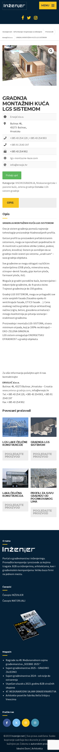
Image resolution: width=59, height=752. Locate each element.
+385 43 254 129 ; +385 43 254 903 (28, 138)
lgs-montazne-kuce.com (24, 158)
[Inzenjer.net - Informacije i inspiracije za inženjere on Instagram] (26, 723)
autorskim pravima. (41, 743)
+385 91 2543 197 (19, 144)
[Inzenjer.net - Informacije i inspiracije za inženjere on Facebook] (7, 723)
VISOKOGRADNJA (25, 183)
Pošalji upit (12, 175)
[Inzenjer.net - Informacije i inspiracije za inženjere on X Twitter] (16, 723)
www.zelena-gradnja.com (16, 390)
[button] (51, 51)
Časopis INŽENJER (12, 595)
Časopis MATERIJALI (13, 600)
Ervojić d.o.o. (17, 116)
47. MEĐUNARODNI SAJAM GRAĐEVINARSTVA (31, 691)
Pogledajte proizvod (14, 455)
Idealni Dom (23, 748)
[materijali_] (35, 723)
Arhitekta (37, 748)
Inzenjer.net (18, 735)
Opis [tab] (10, 202)
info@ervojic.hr (18, 164)
